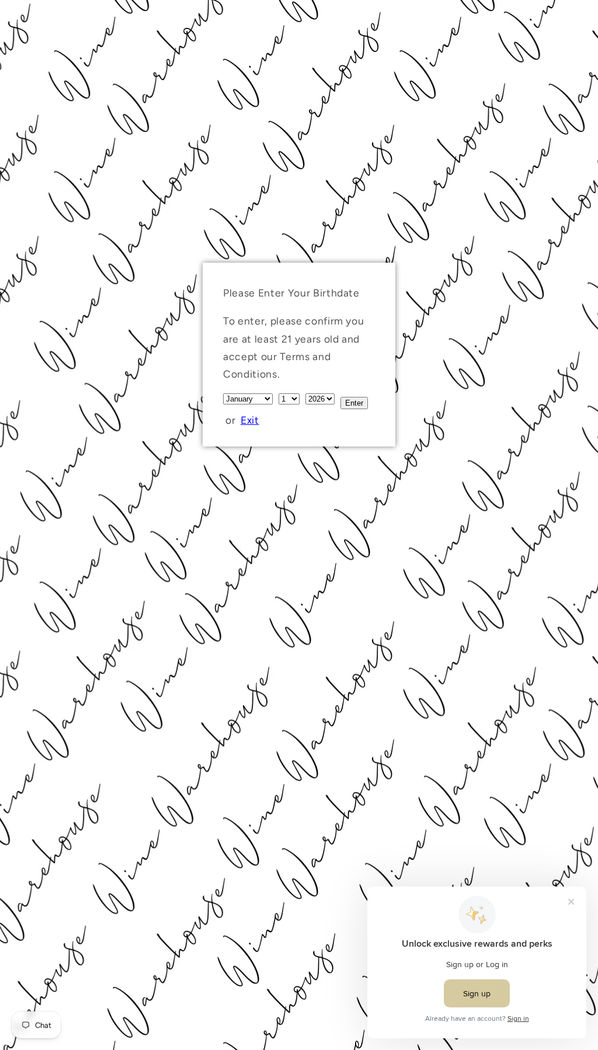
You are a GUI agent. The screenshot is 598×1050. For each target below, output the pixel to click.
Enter (354, 403)
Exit (250, 420)
